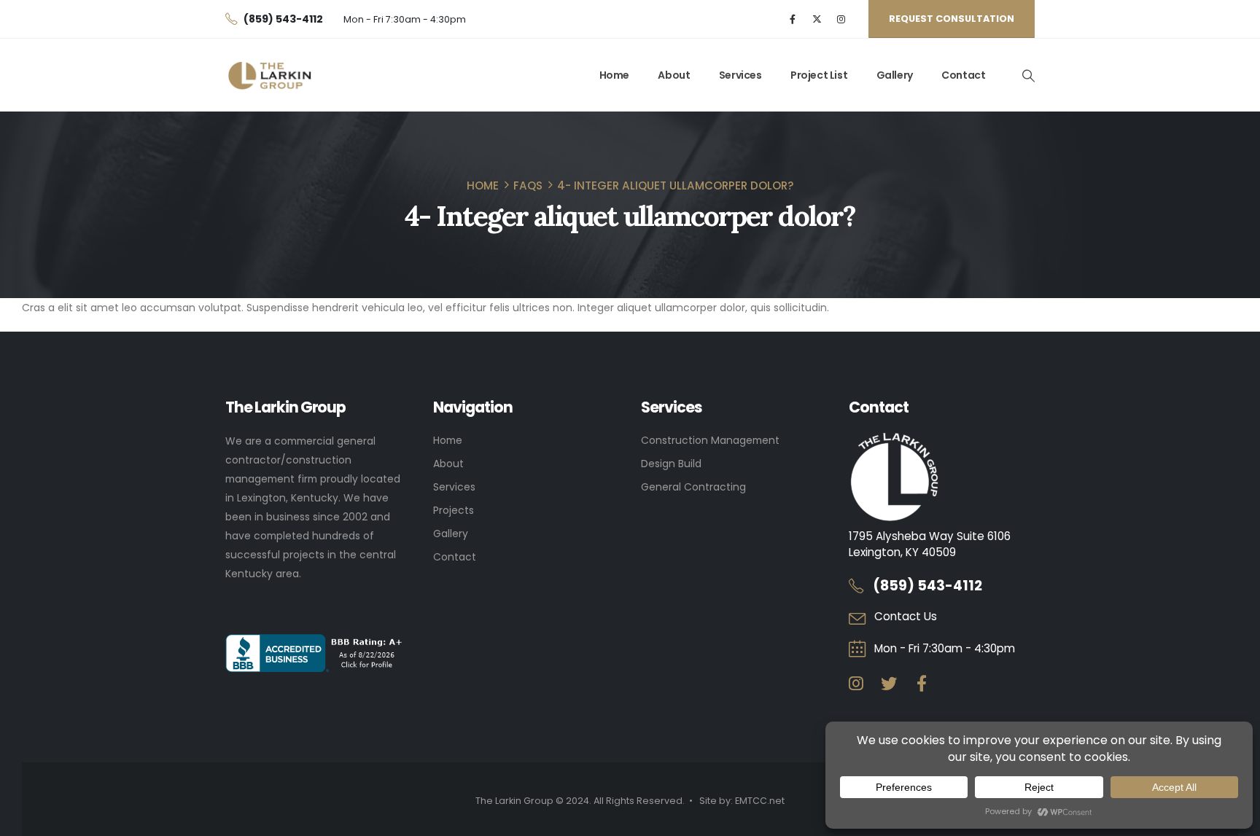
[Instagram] (841, 19)
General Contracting (693, 487)
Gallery (894, 75)
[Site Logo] (270, 75)
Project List (818, 75)
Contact (963, 75)
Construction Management (710, 440)
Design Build (671, 463)
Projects (453, 510)
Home (614, 75)
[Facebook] (793, 19)
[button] (1028, 75)
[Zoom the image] (894, 440)
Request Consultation (951, 18)
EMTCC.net (760, 800)
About (674, 75)
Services (740, 75)
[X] (817, 19)
